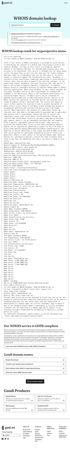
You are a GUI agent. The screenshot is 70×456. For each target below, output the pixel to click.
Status (49, 431)
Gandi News (26, 435)
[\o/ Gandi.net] (11, 428)
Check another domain (35, 381)
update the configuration (51, 36)
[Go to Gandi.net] (7, 2)
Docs (48, 435)
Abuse (61, 431)
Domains (37, 429)
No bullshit (26, 433)
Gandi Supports (27, 431)
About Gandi (26, 429)
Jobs (24, 437)
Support (49, 433)
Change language (7, 432)
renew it (21, 40)
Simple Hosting (39, 437)
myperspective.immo (17, 33)
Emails (36, 431)
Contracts (62, 433)
